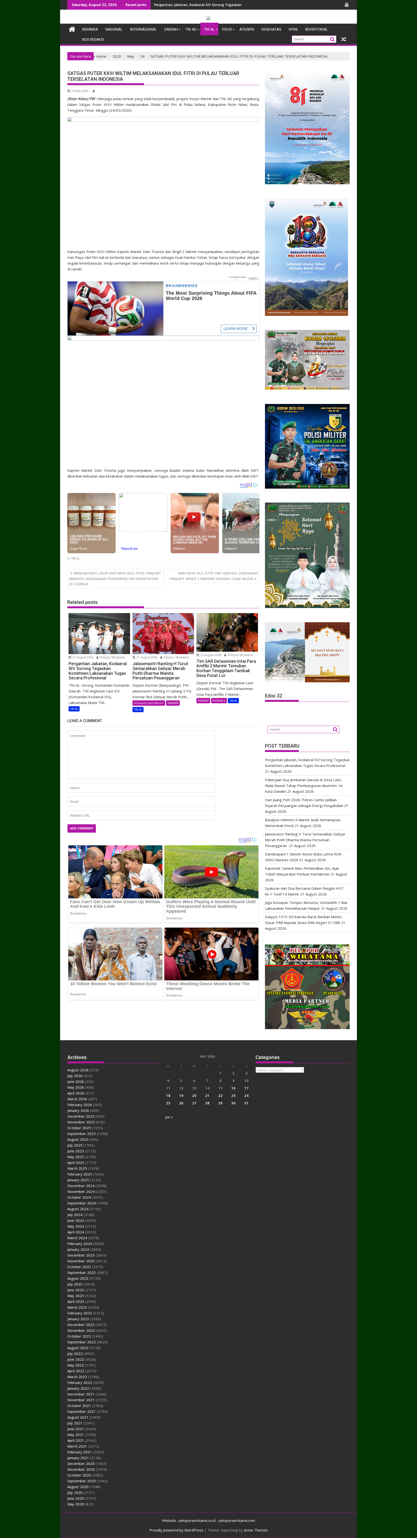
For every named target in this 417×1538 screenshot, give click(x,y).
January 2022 (78, 1388)
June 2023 (75, 1289)
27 (194, 1103)
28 (207, 1103)
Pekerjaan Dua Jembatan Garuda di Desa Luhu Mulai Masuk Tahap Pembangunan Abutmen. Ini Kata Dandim (303, 785)
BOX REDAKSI (93, 39)
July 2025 (75, 1145)
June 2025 (75, 1150)
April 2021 (75, 1440)
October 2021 (79, 1405)
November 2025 (81, 1122)
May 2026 (75, 1087)
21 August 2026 (82, 657)
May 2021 (75, 1434)
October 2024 (79, 1197)
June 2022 (75, 1359)
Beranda (90, 29)
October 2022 (79, 1336)
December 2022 (81, 1324)
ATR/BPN (246, 29)
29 (220, 1103)
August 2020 (78, 1486)
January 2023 (78, 1318)
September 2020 (81, 1480)
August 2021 (78, 1417)
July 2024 (75, 1214)
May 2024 (75, 1226)
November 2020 (81, 1469)
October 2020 (79, 1475)
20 (194, 1095)
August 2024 (78, 1208)
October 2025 (79, 1127)
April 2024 (75, 1232)
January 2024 (78, 1249)
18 (168, 1095)
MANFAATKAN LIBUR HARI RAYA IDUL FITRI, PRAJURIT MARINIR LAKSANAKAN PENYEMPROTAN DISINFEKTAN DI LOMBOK (115, 578)
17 (246, 1088)
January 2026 (78, 1110)
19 (181, 1095)
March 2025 (77, 1168)
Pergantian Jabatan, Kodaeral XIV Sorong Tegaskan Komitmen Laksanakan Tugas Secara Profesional (240, 4)
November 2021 (81, 1399)
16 (233, 1088)
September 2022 (81, 1342)
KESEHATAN (271, 29)
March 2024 (77, 1237)
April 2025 (75, 1162)
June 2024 (75, 1220)
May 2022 (75, 1365)
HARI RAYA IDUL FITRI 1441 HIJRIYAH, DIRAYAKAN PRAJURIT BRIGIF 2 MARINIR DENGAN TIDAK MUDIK (213, 576)
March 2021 (77, 1446)
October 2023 (79, 1266)
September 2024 (81, 1203)
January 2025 (78, 1179)
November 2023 (81, 1260)
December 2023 (81, 1255)
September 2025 (81, 1133)
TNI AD (190, 29)
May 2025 (75, 1156)
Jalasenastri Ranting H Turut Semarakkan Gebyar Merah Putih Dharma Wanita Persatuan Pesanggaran (305, 840)
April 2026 (75, 1093)
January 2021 (78, 1457)
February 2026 (79, 1104)
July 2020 (75, 1492)
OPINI (293, 29)
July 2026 (75, 1075)
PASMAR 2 (219, 700)
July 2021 (75, 1423)
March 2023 (77, 1307)
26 (181, 1103)
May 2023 (75, 1295)
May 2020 (75, 1504)
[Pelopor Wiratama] (72, 28)
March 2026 (77, 1098)
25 (168, 1103)
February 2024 (79, 1243)
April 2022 (75, 1370)
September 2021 (81, 1411)
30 (233, 1103)
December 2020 (81, 1463)
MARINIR (172, 703)
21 (207, 1095)
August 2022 (78, 1347)
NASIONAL (114, 29)
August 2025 (78, 1139)
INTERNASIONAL (143, 29)
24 (246, 1095)
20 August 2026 (210, 655)
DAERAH (171, 29)
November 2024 (81, 1191)
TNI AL (209, 29)
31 (246, 1103)
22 (220, 1095)
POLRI (227, 29)
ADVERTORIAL (316, 29)
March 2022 (77, 1376)
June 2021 (75, 1428)
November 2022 (81, 1330)
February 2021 (79, 1451)
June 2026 (75, 1081)
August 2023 (78, 1278)
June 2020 (75, 1498)
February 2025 (79, 1174)
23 (233, 1095)
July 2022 (75, 1353)
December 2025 (81, 1116)
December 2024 (81, 1185)
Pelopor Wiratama (112, 657)
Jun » (169, 1116)
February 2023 (79, 1313)
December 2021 (81, 1394)
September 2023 (81, 1272)
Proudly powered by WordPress (176, 1530)
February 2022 (79, 1382)
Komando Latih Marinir (149, 703)
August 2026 (78, 1069)
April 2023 (75, 1301)
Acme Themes (256, 1530)
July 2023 (75, 1284)
